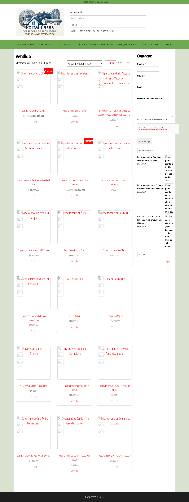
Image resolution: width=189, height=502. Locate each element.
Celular (141, 75)
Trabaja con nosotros (150, 44)
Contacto (167, 44)
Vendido (34, 121)
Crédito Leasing (65, 44)
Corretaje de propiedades (127, 44)
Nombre (141, 64)
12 (125, 62)
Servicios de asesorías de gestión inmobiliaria (94, 44)
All (129, 62)
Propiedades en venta (26, 44)
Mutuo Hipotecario (46, 44)
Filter (111, 63)
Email (140, 87)
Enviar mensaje (144, 141)
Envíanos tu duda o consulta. (151, 98)
